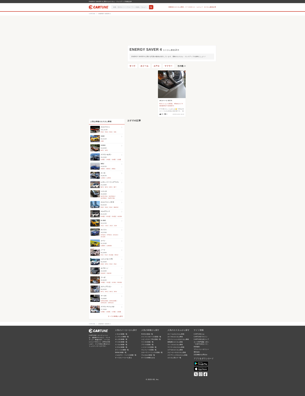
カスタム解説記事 (210, 7)
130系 (103, 159)
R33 (106, 132)
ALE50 (120, 216)
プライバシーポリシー (201, 349)
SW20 (103, 168)
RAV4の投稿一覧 (147, 334)
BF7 (115, 187)
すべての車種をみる (148, 358)
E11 (102, 255)
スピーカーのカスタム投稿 (177, 352)
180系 (119, 311)
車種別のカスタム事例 (176, 7)
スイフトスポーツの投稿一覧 (151, 337)
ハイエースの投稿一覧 (149, 347)
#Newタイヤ (178, 104)
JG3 (111, 225)
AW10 (108, 168)
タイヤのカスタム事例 (175, 337)
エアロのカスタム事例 (175, 350)
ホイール (144, 66)
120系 (119, 159)
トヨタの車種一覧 (121, 334)
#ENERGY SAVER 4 (166, 106)
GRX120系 (104, 301)
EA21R (109, 273)
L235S (103, 178)
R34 (110, 132)
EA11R (103, 273)
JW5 (102, 141)
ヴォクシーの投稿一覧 (149, 350)
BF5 (110, 187)
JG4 (115, 225)
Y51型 (108, 282)
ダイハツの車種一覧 (122, 350)
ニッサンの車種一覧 (122, 337)
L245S (109, 178)
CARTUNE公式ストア (201, 339)
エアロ (157, 66)
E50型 (103, 216)
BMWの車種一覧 (120, 352)
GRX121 (111, 302)
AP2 (106, 150)
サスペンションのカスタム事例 (178, 339)
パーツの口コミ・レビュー (194, 7)
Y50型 (103, 282)
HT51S (103, 235)
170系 (114, 311)
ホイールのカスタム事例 (176, 334)
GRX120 (103, 302)
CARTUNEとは (199, 334)
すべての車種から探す (115, 316)
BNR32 (116, 207)
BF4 (106, 187)
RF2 (106, 291)
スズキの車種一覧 (121, 347)
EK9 (102, 264)
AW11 (113, 168)
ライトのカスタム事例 (175, 344)
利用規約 (197, 347)
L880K (103, 245)
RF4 (115, 291)
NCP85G (104, 198)
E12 (106, 255)
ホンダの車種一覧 (121, 339)
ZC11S (115, 235)
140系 (108, 159)
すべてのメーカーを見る (123, 358)
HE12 (116, 255)
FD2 (110, 264)
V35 (115, 132)
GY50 (114, 282)
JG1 (102, 225)
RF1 (102, 291)
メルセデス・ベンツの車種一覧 (125, 355)
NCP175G (104, 196)
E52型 (114, 216)
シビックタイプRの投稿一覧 (151, 339)
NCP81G (112, 196)
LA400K (109, 245)
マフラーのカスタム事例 (176, 347)
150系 (114, 159)
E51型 (108, 216)
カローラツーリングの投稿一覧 (152, 352)
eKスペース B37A (165, 100)
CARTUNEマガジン (201, 337)
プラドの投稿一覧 (147, 344)
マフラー (169, 66)
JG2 (106, 225)
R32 (102, 132)
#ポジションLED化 (166, 104)
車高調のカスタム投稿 (175, 342)
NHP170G (111, 198)
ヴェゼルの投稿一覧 (148, 355)
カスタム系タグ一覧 (174, 358)
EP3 (106, 264)
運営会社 (197, 352)
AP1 (102, 150)
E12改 (111, 255)
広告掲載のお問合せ (200, 354)
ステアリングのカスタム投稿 (177, 355)
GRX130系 (112, 301)
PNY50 (119, 282)
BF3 (102, 187)
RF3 (111, 291)
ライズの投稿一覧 (147, 342)
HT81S (109, 235)
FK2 (115, 264)
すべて (132, 66)
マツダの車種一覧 (121, 342)
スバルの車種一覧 (121, 344)
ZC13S (103, 236)
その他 (181, 66)
